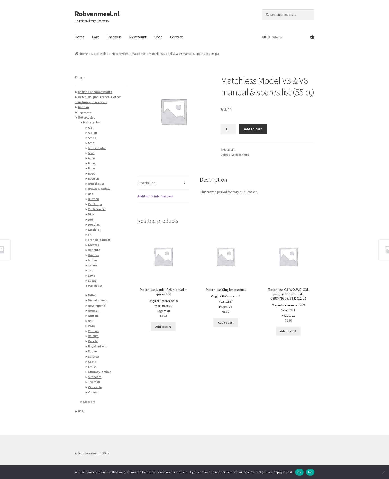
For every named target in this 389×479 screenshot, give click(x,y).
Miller (92, 295)
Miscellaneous (98, 300)
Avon (91, 158)
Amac (92, 138)
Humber (93, 255)
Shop (158, 37)
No (310, 472)
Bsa (90, 194)
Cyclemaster (97, 209)
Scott (92, 362)
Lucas (92, 280)
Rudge (92, 351)
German (83, 107)
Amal (91, 143)
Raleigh (93, 336)
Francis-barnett (99, 240)
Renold (93, 341)
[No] (383, 472)
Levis (91, 276)
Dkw (91, 214)
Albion (92, 133)
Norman (93, 310)
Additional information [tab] (155, 196)
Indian (92, 260)
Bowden (93, 178)
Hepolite (94, 250)
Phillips (93, 331)
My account (138, 37)
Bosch (92, 173)
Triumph (94, 382)
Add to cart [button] (163, 327)
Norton (93, 316)
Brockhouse (96, 184)
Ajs (90, 127)
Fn (89, 235)
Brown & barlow (99, 189)
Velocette (95, 387)
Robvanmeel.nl (97, 13)
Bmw (91, 168)
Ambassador (97, 148)
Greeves (93, 245)
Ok (299, 472)
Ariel (91, 153)
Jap (90, 270)
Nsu (90, 321)
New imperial (97, 305)
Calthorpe (95, 204)
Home (79, 37)
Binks (92, 163)
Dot (90, 219)
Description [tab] (146, 182)
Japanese (84, 112)
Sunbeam (94, 377)
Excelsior (94, 230)
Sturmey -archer (99, 372)
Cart (95, 37)
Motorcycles (99, 54)
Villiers (93, 392)
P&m (91, 326)
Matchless (139, 54)
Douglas (94, 224)
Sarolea (93, 356)
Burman (93, 199)
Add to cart (253, 129)
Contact (176, 37)
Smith (92, 367)
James (92, 265)
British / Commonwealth (95, 92)
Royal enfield (97, 346)
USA (81, 411)
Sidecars (89, 402)
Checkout (114, 37)
